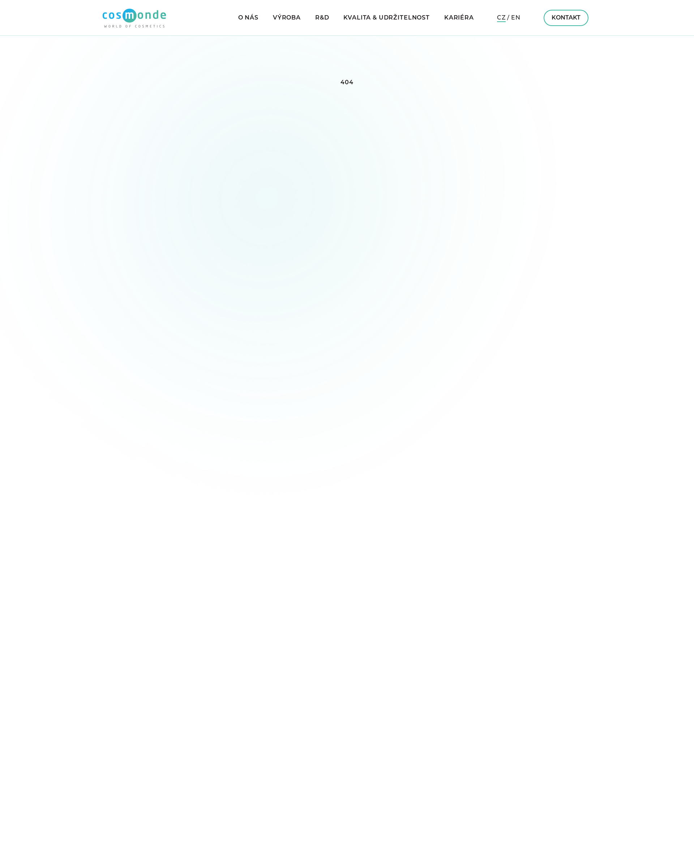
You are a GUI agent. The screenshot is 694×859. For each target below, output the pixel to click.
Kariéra (459, 18)
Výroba (287, 18)
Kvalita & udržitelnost (386, 18)
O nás (248, 18)
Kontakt (566, 18)
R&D (322, 18)
